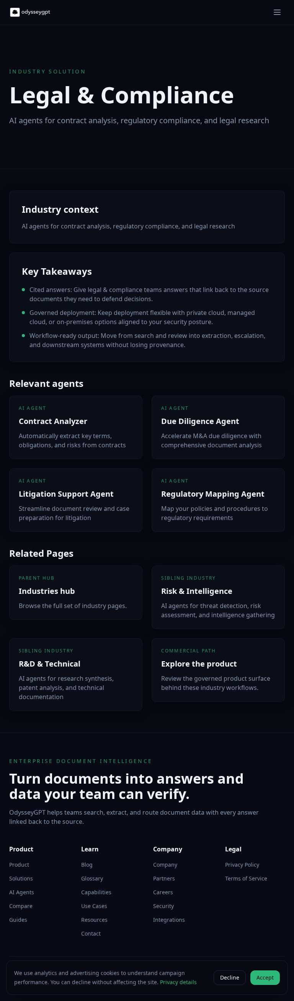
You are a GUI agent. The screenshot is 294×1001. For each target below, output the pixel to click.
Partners (164, 878)
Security (163, 906)
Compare (21, 906)
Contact (91, 933)
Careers (163, 892)
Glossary (92, 878)
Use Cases (94, 906)
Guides (18, 919)
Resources (94, 919)
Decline (229, 977)
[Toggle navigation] (277, 12)
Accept (265, 977)
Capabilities (96, 892)
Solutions (21, 878)
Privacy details (178, 982)
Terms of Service (246, 878)
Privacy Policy (242, 864)
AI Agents (21, 892)
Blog (87, 864)
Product (19, 864)
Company (165, 864)
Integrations (169, 919)
